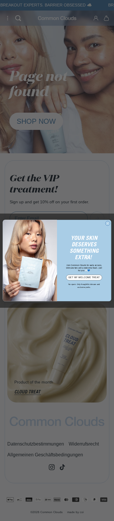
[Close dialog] (107, 223)
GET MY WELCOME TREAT (84, 277)
